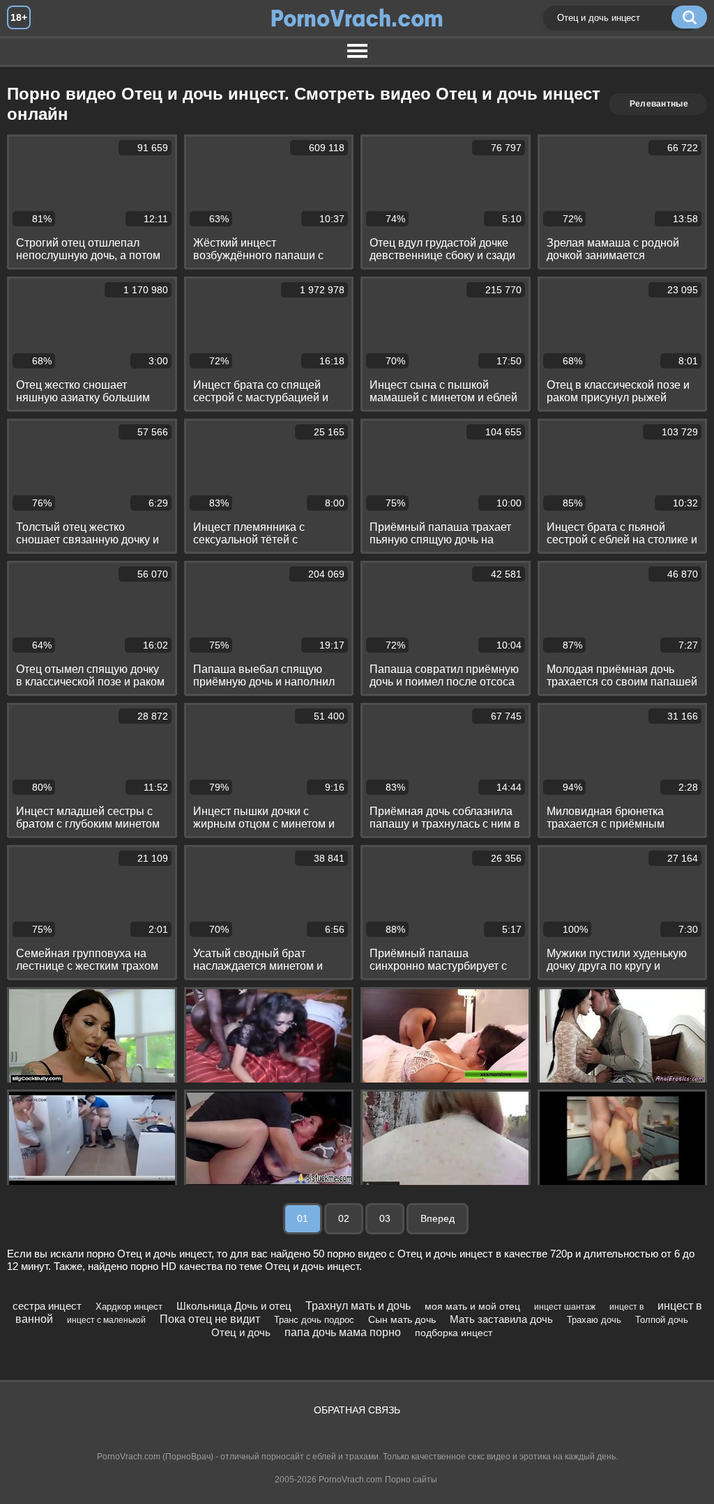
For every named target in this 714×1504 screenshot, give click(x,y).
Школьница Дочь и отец (233, 1306)
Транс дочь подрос (314, 1320)
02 (343, 1218)
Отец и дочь (241, 1332)
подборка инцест (453, 1332)
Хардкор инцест (129, 1306)
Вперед (437, 1218)
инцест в (626, 1307)
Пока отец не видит (210, 1319)
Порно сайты (411, 1479)
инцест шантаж (564, 1307)
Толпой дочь (661, 1320)
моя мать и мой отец (472, 1306)
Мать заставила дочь (501, 1319)
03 (384, 1218)
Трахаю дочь (594, 1320)
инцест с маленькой (106, 1320)
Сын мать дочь (402, 1319)
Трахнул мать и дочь (358, 1306)
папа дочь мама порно (342, 1332)
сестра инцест (47, 1306)
